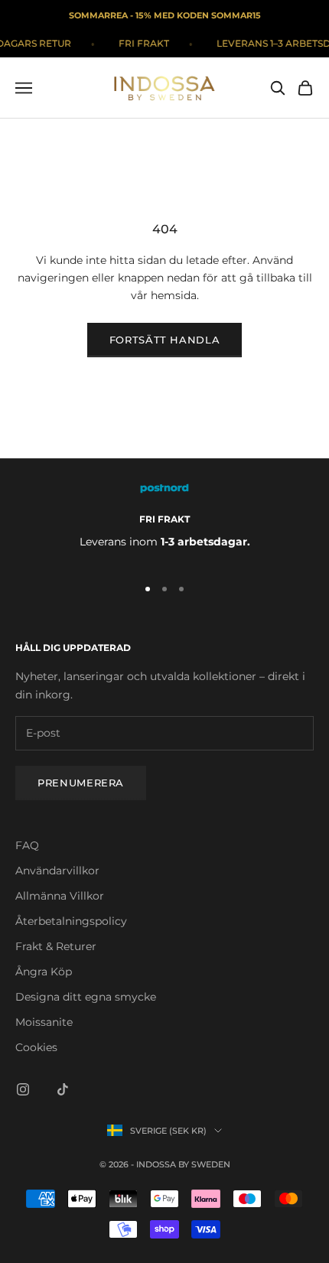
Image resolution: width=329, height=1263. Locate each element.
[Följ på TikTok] (62, 1089)
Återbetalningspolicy (71, 921)
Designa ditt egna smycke (85, 997)
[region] (164, 522)
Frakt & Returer (55, 946)
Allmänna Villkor (59, 896)
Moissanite (44, 1022)
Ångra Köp (43, 971)
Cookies (36, 1047)
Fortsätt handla (164, 340)
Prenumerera (80, 782)
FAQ (27, 845)
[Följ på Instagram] (23, 1089)
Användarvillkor (57, 870)
